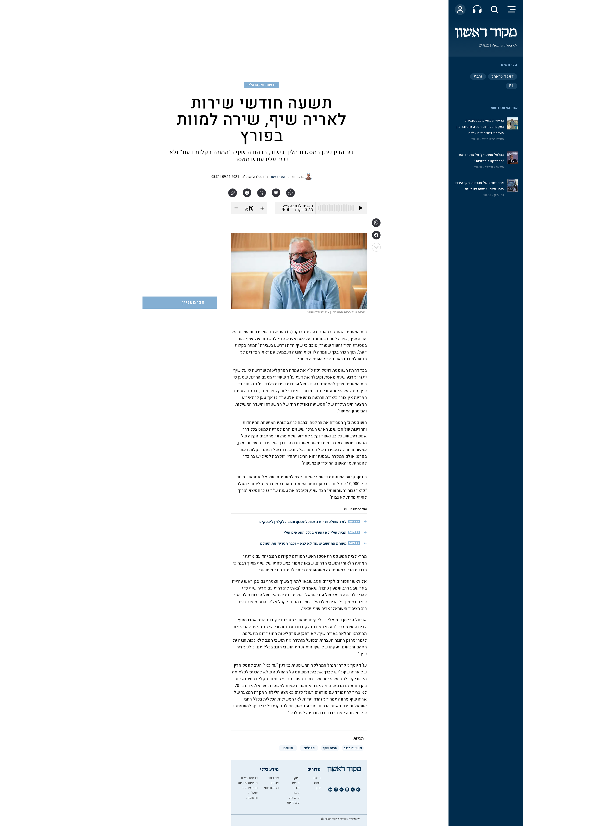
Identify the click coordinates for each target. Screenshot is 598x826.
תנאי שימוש (250, 787)
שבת (296, 787)
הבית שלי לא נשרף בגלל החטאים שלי (315, 532)
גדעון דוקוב (295, 176)
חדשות (315, 778)
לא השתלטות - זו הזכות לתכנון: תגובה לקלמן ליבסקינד (302, 522)
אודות (275, 782)
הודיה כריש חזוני (493, 139)
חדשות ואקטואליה (261, 85)
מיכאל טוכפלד (494, 167)
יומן (318, 787)
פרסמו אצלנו (249, 778)
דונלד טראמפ (502, 76)
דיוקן (296, 778)
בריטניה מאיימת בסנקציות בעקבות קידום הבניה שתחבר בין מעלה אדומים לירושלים (480, 127)
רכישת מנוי (271, 787)
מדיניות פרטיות (248, 782)
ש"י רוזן (499, 195)
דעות (317, 782)
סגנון (296, 792)
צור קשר (273, 778)
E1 (511, 86)
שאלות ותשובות (252, 795)
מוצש (295, 782)
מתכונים (294, 797)
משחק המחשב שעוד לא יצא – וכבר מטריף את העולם (303, 543)
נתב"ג (477, 76)
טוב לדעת (293, 802)
